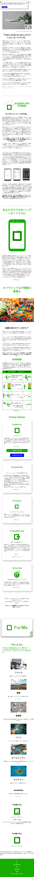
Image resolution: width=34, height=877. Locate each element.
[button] (12, 320)
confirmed (4, 7)
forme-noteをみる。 (17, 587)
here (23, 4)
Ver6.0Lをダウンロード (17, 556)
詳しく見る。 (18, 698)
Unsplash (18, 31)
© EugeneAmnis (17, 864)
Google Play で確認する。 (17, 817)
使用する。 (17, 554)
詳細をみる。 (17, 446)
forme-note (17, 869)
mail (17, 867)
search (17, 871)
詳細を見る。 (17, 279)
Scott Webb (23, 31)
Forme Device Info (7, 822)
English (29, 2)
